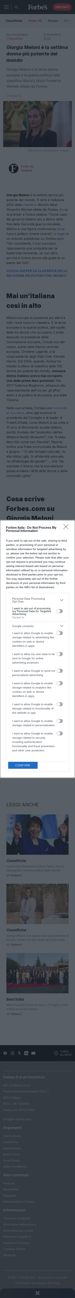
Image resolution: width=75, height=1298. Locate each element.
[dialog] (37, 649)
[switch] (59, 611)
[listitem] (37, 600)
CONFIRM (22, 765)
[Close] (67, 528)
